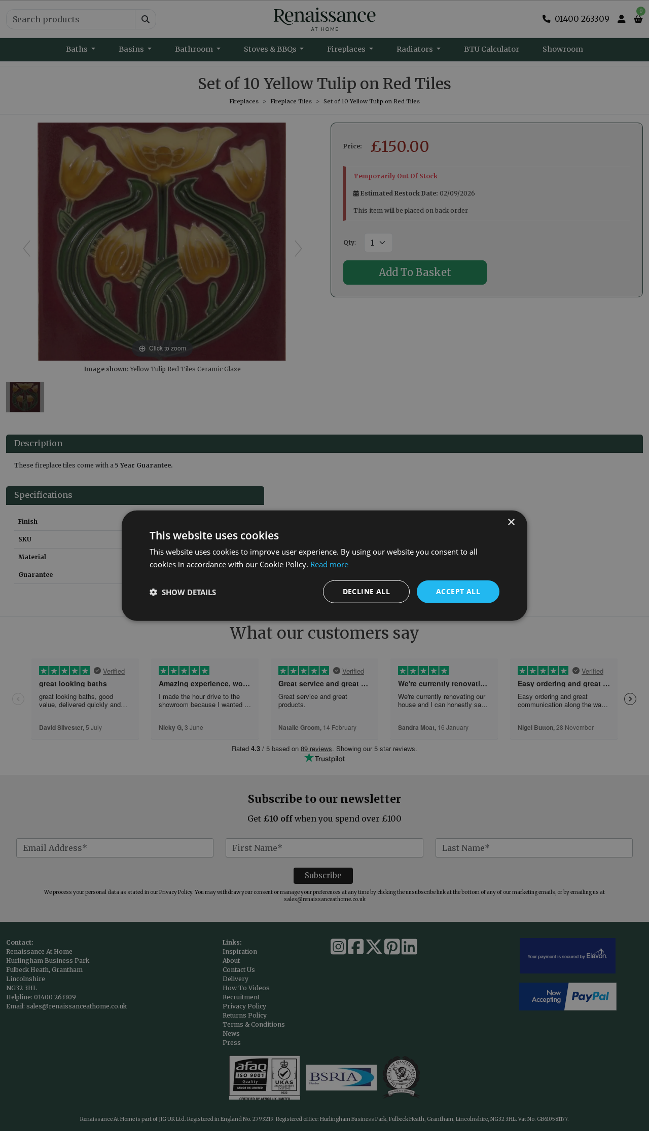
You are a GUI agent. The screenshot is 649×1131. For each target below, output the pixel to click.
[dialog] (324, 565)
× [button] (511, 522)
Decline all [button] (366, 591)
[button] (183, 591)
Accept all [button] (458, 591)
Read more (329, 564)
